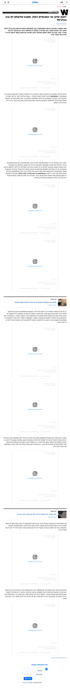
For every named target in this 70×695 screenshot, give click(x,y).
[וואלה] (35, 2)
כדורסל (64, 658)
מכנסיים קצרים (58, 658)
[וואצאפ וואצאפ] (8, 2)
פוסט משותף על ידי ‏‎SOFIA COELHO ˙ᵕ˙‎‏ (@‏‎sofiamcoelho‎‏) (35, 88)
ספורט (52, 658)
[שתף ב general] (5, 2)
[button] (61, 2)
